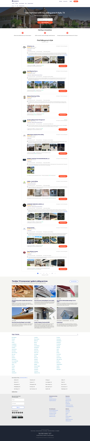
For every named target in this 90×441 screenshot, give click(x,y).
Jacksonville (14, 362)
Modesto (13, 347)
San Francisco (14, 352)
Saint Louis (36, 352)
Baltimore (36, 340)
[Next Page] (55, 273)
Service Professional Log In (53, 410)
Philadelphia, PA (17, 386)
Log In (71, 1)
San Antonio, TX (64, 386)
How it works (68, 410)
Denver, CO (16, 382)
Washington (14, 359)
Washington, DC (64, 388)
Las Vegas (36, 354)
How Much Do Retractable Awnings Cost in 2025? (66, 301)
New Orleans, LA (49, 384)
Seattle (58, 366)
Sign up (18, 407)
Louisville (36, 337)
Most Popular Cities (15, 377)
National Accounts (52, 416)
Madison (58, 367)
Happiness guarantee (69, 419)
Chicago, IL (48, 379)
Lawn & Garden (21, 3)
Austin (58, 349)
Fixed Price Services (52, 400)
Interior (13, 3)
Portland (58, 337)
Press (66, 414)
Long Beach (14, 344)
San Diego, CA (17, 388)
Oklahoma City (37, 372)
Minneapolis (36, 347)
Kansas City (36, 350)
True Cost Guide (68, 399)
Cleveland (36, 369)
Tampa (13, 367)
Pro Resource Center (52, 413)
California (42, 433)
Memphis (58, 345)
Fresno (13, 342)
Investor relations (68, 416)
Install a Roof (59, 322)
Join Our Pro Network (52, 411)
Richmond (58, 362)
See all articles (74, 281)
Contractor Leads (52, 414)
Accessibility (50, 433)
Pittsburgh (59, 342)
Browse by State (23, 377)
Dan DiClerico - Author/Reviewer (63, 320)
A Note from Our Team (69, 405)
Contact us (67, 417)
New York (36, 357)
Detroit (35, 344)
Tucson (13, 340)
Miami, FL (63, 382)
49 (52, 273)
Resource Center (68, 400)
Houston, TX (32, 382)
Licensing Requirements (69, 406)
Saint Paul (36, 349)
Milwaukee (59, 369)
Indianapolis (14, 372)
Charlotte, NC (32, 379)
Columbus (36, 371)
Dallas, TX (63, 379)
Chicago (13, 371)
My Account (68, 397)
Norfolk (58, 361)
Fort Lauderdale (15, 361)
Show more (65, 211)
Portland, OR (32, 386)
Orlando (13, 366)
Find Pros (50, 397)
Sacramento (14, 349)
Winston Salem (37, 366)
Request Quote (63, 90)
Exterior (16, 3)
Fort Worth (59, 354)
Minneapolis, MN (33, 384)
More (26, 3)
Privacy (40, 433)
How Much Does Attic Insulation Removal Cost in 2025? (22, 301)
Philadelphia (59, 340)
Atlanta (13, 369)
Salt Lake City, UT (49, 386)
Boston (35, 342)
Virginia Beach (59, 364)
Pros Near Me (68, 403)
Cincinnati (36, 367)
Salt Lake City (59, 359)
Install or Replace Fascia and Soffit (42, 322)
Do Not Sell (45, 433)
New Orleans (36, 339)
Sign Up (75, 1)
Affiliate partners (68, 420)
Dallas (58, 350)
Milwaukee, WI (17, 384)
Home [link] (13, 5)
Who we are (68, 411)
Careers (67, 413)
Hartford (13, 357)
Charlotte (36, 361)
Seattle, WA (48, 388)
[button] (30, 59)
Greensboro (36, 362)
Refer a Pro (67, 402)
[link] (45, 47)
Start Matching (45, 22)
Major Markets (15, 334)
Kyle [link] (17, 5)
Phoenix (13, 339)
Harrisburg (59, 339)
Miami (13, 364)
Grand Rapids (36, 345)
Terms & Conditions (50, 435)
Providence (59, 344)
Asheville (36, 359)
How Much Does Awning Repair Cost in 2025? (44, 300)
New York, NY (63, 384)
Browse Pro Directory (52, 399)
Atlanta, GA (16, 379)
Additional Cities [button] (14, 391)
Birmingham (14, 337)
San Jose (13, 354)
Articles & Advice (30, 3)
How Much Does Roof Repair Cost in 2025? (21, 322)
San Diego (14, 350)
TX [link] (15, 5)
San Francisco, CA (33, 388)
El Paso (58, 352)
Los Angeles (14, 345)
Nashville (58, 347)
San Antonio (59, 357)
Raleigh (35, 364)
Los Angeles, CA (49, 382)
